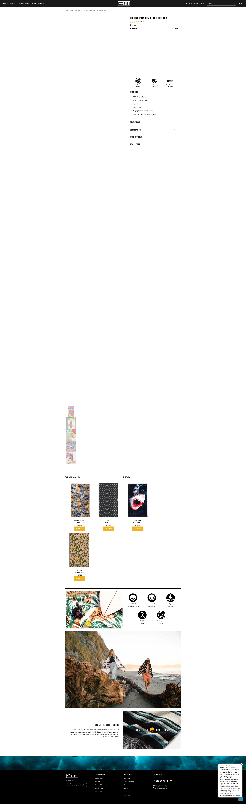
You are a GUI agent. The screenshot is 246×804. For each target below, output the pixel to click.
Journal (34, 3)
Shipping (97, 781)
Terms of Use (99, 788)
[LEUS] (124, 3)
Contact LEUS (99, 778)
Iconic (108, 500)
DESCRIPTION (135, 129)
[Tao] (146, 49)
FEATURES (134, 92)
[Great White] (152, 42)
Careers (126, 792)
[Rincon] (133, 55)
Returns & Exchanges (101, 785)
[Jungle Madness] (146, 36)
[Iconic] (139, 49)
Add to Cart (79, 529)
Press (125, 785)
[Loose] (158, 49)
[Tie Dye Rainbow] (171, 36)
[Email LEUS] (170, 781)
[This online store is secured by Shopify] (160, 786)
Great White (138, 500)
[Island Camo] (171, 42)
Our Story (127, 778)
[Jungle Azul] (152, 36)
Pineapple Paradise (79, 500)
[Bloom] (158, 42)
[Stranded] (133, 49)
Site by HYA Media (123, 801)
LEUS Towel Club (129, 781)
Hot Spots (79, 550)
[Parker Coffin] (133, 36)
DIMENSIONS (135, 122)
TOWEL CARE (135, 144)
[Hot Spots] (165, 36)
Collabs (40, 3)
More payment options (154, 75)
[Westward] (152, 49)
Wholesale (127, 795)
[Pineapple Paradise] (146, 42)
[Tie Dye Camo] (139, 42)
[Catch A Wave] (171, 49)
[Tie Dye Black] (139, 55)
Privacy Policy (99, 792)
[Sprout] (165, 42)
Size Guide (175, 28)
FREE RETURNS (136, 137)
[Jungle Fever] (139, 36)
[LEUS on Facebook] (154, 781)
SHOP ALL (126, 477)
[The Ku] (165, 49)
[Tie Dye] (133, 42)
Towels (4, 3)
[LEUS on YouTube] (157, 781)
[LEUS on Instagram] (164, 781)
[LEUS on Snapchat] (167, 781)
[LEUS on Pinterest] (160, 781)
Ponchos (12, 3)
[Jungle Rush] (158, 36)
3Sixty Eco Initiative (24, 3)
